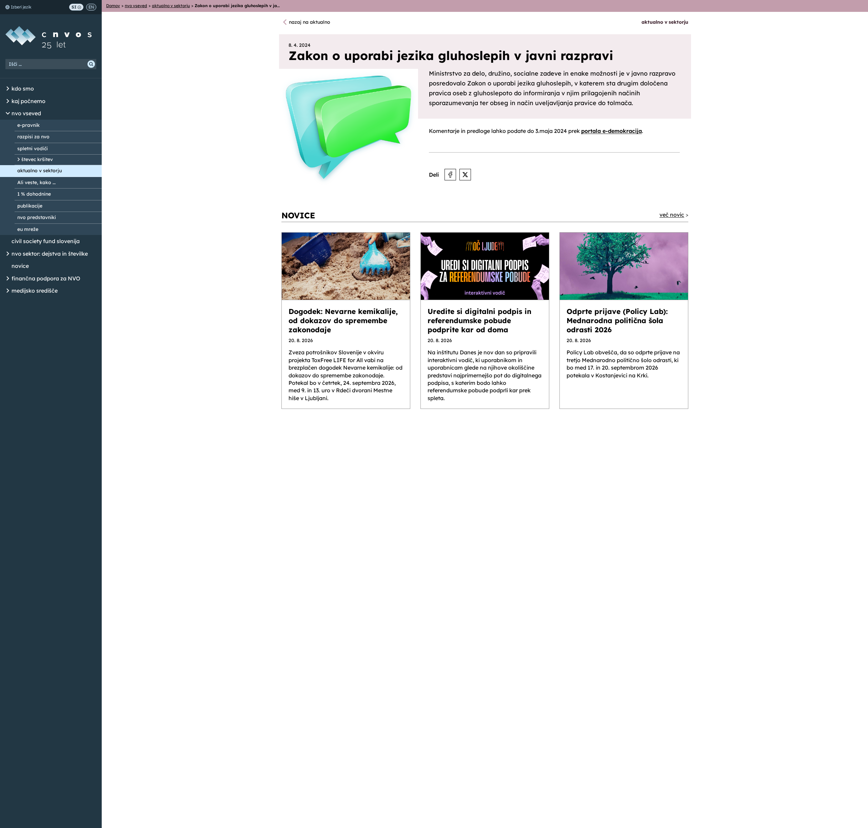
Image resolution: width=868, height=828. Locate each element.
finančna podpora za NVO (46, 278)
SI (74, 6)
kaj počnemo (28, 101)
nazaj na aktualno (309, 22)
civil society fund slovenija (46, 241)
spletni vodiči (32, 148)
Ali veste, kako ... (36, 182)
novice (20, 265)
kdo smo (23, 88)
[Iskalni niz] (50, 64)
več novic (671, 214)
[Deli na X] (465, 174)
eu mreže (27, 229)
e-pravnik (28, 125)
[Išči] (91, 64)
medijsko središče (35, 290)
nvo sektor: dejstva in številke (50, 253)
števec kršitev (37, 159)
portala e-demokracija (611, 130)
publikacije (29, 206)
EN (91, 6)
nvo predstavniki (36, 217)
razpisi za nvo (33, 137)
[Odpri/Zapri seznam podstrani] (7, 89)
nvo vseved (26, 113)
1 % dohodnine (34, 194)
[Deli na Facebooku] (450, 174)
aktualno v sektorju (39, 170)
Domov (113, 5)
